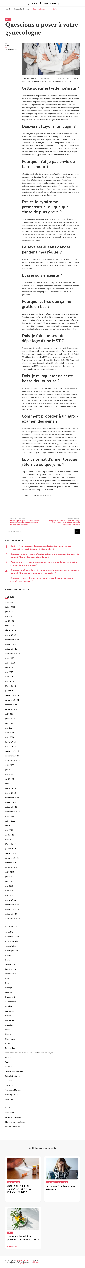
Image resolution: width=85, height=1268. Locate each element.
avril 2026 (9, 621)
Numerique (10, 1039)
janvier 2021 (10, 900)
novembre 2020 (12, 909)
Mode (7, 1029)
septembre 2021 (12, 867)
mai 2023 (9, 774)
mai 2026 (9, 616)
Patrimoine (10, 1043)
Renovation (10, 1048)
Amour (8, 955)
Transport (9, 1085)
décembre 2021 (12, 853)
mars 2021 (9, 895)
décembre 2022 (12, 797)
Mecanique (9, 1020)
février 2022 (10, 844)
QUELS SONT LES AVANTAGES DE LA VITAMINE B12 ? (19, 1189)
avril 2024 (9, 732)
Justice (8, 1015)
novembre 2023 (12, 756)
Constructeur (10, 969)
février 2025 (10, 686)
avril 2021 (9, 890)
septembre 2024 (12, 709)
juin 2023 (9, 770)
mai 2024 (9, 728)
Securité (8, 1067)
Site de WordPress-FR (14, 1126)
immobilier (9, 1011)
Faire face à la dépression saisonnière (60, 1187)
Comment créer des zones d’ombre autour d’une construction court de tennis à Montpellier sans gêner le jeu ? (44, 555)
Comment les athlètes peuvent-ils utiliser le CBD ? (23, 1238)
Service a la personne (14, 1071)
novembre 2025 (12, 644)
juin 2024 (9, 723)
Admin (7, 45)
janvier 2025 (10, 691)
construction (10, 974)
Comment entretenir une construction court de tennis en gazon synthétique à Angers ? (41, 580)
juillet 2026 (10, 607)
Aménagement (11, 950)
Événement (10, 997)
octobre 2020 (11, 914)
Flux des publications (14, 1117)
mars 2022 (9, 839)
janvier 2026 (10, 635)
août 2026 (9, 602)
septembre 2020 (12, 918)
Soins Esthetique (12, 1076)
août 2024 (9, 714)
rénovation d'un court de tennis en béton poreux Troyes (29, 1053)
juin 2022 (9, 825)
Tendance (9, 1080)
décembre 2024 (12, 695)
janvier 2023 (10, 793)
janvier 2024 (10, 746)
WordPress (23, 1264)
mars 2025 (9, 681)
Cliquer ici (26, 495)
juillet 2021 (10, 876)
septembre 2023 (12, 760)
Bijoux (7, 960)
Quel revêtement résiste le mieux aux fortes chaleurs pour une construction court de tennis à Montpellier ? (40, 547)
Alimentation (10, 946)
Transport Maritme (13, 1090)
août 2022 (9, 816)
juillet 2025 (10, 663)
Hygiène (8, 1006)
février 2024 (10, 742)
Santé (8, 19)
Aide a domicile (11, 941)
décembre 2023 (12, 751)
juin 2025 (9, 667)
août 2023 (9, 765)
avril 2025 (9, 677)
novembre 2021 (12, 858)
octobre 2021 (11, 863)
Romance (9, 1057)
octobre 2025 (11, 649)
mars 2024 (9, 737)
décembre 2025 (12, 639)
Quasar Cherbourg (42, 3)
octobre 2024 (11, 704)
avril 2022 (9, 835)
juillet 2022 (10, 821)
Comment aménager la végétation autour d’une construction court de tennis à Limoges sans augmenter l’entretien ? (44, 572)
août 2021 (9, 872)
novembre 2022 (12, 802)
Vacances (9, 1099)
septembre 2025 (12, 653)
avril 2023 (9, 779)
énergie (8, 992)
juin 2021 (9, 881)
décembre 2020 (12, 904)
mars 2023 (9, 783)
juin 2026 (9, 611)
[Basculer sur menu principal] (3, 3)
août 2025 (9, 658)
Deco (7, 978)
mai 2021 (9, 886)
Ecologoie (9, 988)
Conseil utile (10, 964)
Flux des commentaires (15, 1122)
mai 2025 (9, 672)
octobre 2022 (11, 807)
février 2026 (10, 630)
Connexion (9, 1113)
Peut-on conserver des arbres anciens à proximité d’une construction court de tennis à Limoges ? (44, 564)
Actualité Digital (12, 936)
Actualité (9, 932)
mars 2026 (9, 625)
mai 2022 (9, 830)
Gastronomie (10, 1001)
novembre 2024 (12, 700)
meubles (9, 1025)
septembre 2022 (12, 811)
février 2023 (10, 788)
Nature (8, 1034)
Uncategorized (11, 1094)
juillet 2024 (10, 718)
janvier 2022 (10, 849)
